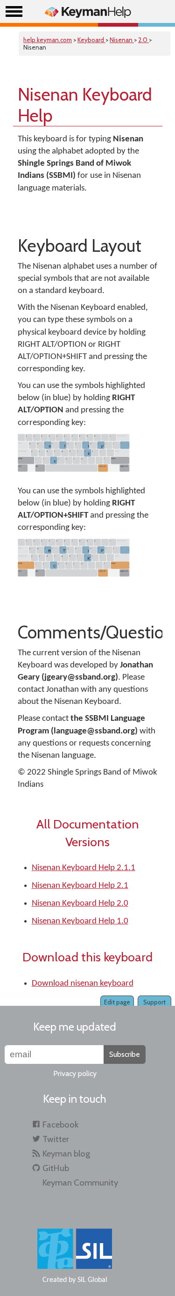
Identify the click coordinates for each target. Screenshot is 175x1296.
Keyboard (91, 40)
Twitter (55, 1139)
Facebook (60, 1124)
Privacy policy (75, 1073)
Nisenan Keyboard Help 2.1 (80, 885)
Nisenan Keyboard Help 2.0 (80, 903)
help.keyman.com (47, 40)
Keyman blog (66, 1153)
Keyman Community (80, 1182)
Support (154, 1002)
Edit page (117, 1002)
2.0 (143, 40)
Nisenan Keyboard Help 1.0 (80, 921)
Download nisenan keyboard (82, 983)
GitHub (55, 1168)
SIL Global (92, 1280)
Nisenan (122, 40)
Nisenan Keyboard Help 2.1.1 (83, 868)
